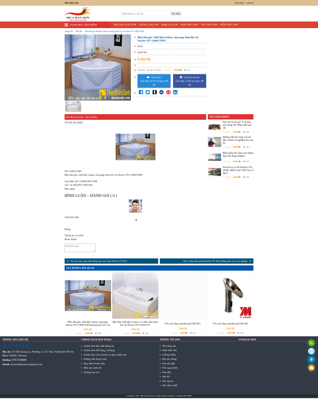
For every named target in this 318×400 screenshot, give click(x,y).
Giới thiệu (239, 3)
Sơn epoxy (167, 381)
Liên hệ (249, 3)
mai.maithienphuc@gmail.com (26, 364)
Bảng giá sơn (169, 24)
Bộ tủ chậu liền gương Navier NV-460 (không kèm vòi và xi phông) (215, 261)
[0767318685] (311, 343)
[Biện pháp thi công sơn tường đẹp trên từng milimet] (214, 157)
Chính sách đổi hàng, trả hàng (99, 350)
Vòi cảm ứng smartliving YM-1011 (183, 323)
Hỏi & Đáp (91, 117)
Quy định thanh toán (94, 363)
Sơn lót (166, 376)
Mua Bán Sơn (148, 396)
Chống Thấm (169, 354)
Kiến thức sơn (229, 24)
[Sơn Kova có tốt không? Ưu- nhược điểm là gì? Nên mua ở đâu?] (214, 172)
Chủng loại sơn (149, 24)
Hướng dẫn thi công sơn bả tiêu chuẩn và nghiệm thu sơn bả (238, 140)
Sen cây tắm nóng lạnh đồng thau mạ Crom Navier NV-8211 (99, 261)
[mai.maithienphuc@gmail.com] (311, 368)
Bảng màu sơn (189, 24)
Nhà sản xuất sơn (125, 24)
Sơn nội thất (168, 363)
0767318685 (19, 359)
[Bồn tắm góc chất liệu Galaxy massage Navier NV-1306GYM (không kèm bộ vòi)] (88, 295)
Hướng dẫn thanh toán (95, 359)
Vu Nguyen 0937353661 (183, 396)
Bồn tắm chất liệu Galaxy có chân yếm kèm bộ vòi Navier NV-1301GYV (135, 323)
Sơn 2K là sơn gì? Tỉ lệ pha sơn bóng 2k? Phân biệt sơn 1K (237, 125)
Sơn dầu (166, 372)
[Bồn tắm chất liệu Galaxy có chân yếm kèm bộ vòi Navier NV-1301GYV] (135, 295)
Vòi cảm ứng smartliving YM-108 (230, 323)
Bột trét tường (169, 359)
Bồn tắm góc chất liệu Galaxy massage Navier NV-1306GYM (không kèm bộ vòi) (88, 323)
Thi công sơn (209, 24)
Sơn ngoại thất (169, 367)
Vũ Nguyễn (167, 70)
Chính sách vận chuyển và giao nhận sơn (105, 354)
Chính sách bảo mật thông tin (99, 346)
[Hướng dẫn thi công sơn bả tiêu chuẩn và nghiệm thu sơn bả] (214, 142)
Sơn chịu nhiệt (169, 385)
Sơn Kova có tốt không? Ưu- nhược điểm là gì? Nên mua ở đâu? (238, 170)
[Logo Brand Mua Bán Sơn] (78, 14)
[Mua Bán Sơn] (311, 360)
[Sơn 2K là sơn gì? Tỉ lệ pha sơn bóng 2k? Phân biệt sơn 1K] (214, 127)
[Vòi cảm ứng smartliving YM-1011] (183, 296)
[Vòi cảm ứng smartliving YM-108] (230, 296)
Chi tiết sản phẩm (75, 117)
